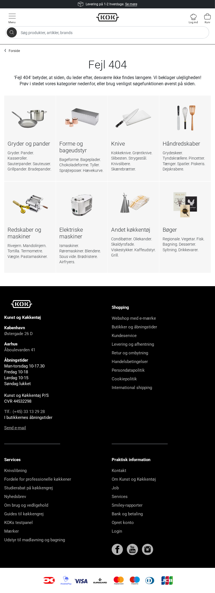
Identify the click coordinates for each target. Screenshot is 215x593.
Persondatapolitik (128, 370)
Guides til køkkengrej (24, 513)
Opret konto (123, 522)
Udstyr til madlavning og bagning (34, 539)
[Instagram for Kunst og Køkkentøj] (147, 549)
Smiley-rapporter (127, 505)
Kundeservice (124, 335)
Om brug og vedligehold (26, 505)
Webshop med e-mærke (134, 318)
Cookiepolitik (124, 378)
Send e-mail (15, 427)
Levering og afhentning (133, 344)
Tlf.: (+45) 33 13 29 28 (24, 411)
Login (117, 531)
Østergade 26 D (18, 333)
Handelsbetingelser (130, 361)
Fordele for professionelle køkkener (37, 479)
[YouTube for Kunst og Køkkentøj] (133, 549)
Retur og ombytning (130, 352)
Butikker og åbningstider (134, 326)
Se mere (131, 4)
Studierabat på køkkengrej (28, 487)
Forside (14, 51)
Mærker (11, 531)
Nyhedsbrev (15, 496)
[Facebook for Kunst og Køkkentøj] (118, 549)
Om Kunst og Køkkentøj (134, 479)
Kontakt (119, 470)
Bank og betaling (127, 513)
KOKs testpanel (18, 522)
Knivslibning (15, 470)
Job (115, 487)
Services (120, 496)
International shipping (132, 387)
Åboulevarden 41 (19, 349)
